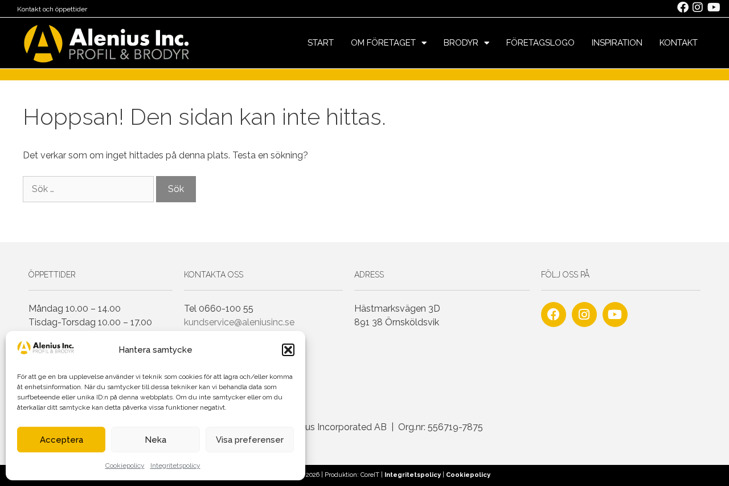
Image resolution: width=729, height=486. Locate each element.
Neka (155, 440)
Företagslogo (540, 43)
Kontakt (679, 43)
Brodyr (461, 43)
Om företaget (383, 43)
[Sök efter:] (89, 188)
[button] (288, 350)
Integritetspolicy (175, 465)
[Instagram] (584, 314)
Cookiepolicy (125, 465)
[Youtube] (615, 314)
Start (321, 43)
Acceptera (61, 440)
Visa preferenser (250, 440)
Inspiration (617, 43)
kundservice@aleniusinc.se (239, 322)
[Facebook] (553, 314)
